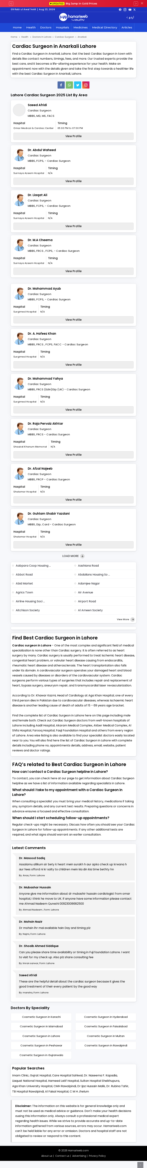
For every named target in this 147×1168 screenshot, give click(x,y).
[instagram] (85, 85)
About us (46, 1156)
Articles (127, 27)
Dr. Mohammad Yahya (45, 378)
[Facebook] (61, 85)
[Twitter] (77, 85)
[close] (142, 4)
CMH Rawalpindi (65, 1086)
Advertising (79, 1156)
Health (31, 27)
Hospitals (62, 27)
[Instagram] (125, 9)
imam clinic (20, 1075)
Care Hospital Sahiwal (67, 1075)
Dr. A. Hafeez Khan (42, 333)
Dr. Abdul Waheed (42, 150)
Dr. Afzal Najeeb (40, 468)
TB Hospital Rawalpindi (28, 1091)
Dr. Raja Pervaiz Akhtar (45, 423)
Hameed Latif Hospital (63, 1081)
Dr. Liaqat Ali (37, 195)
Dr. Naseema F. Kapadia (100, 1075)
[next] (136, 3)
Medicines (81, 27)
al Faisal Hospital (56, 1091)
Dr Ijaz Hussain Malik (91, 1086)
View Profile (73, 136)
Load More (70, 556)
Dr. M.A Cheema (40, 240)
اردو (131, 17)
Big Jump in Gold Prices (75, 3)
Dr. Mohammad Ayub (44, 288)
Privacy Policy (97, 1156)
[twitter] (134, 9)
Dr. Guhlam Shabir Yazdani (49, 513)
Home (17, 27)
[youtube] (130, 9)
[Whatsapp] (69, 85)
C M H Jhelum (79, 1091)
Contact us (62, 1156)
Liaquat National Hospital (29, 1081)
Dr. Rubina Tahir (117, 1086)
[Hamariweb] (73, 17)
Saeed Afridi (37, 105)
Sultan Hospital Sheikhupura (99, 1081)
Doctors (45, 27)
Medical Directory (104, 27)
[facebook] (120, 9)
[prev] (11, 3)
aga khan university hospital (32, 1086)
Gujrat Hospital (40, 1075)
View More (123, 619)
